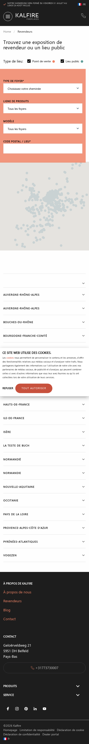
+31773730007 (46, 667)
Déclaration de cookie (70, 730)
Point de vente (42, 61)
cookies (10, 357)
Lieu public (73, 61)
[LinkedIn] (35, 708)
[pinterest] (26, 708)
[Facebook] (7, 708)
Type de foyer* (13, 81)
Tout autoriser (34, 388)
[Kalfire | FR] (25, 16)
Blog (6, 610)
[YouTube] (44, 708)
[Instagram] (17, 708)
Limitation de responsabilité (37, 730)
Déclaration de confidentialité (22, 734)
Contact (9, 618)
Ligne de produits (16, 101)
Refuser (7, 388)
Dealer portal (50, 734)
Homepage (10, 730)
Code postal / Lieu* (17, 141)
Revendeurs (12, 601)
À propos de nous (17, 592)
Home (7, 31)
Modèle (8, 121)
